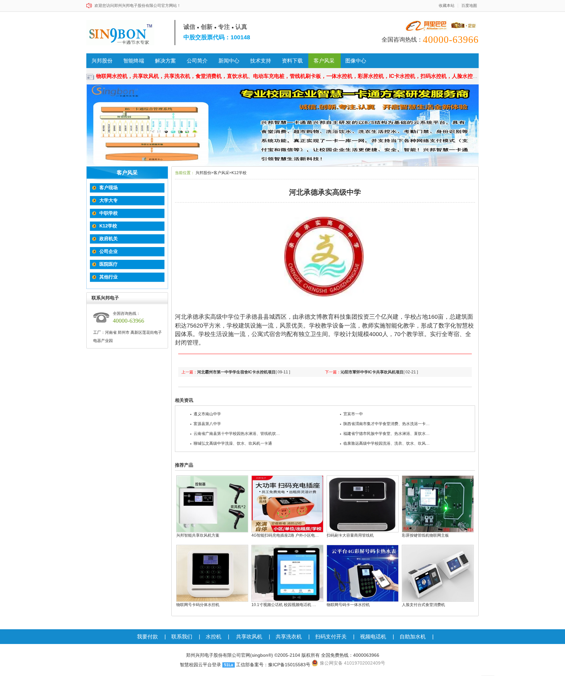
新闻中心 (228, 60)
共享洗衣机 (289, 636)
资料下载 (292, 60)
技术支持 (260, 60)
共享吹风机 (249, 636)
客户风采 (324, 60)
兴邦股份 (102, 60)
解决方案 (165, 60)
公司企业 (108, 251)
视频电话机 (373, 636)
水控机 (213, 636)
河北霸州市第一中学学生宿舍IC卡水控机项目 (236, 372)
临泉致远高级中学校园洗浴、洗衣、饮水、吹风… (386, 443)
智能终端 (133, 60)
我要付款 (147, 636)
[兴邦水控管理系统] (282, 125)
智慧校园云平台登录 (200, 664)
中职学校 (108, 213)
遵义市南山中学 (207, 414)
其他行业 (108, 276)
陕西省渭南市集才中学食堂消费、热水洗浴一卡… (386, 423)
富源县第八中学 (207, 423)
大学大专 (108, 200)
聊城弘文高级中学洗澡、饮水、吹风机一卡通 (233, 443)
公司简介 (197, 60)
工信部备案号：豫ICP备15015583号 (273, 664)
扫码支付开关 (331, 636)
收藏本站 (446, 6)
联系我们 (181, 636)
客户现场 (108, 187)
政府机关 (108, 238)
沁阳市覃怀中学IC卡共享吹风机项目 (372, 372)
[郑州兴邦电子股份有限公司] (123, 32)
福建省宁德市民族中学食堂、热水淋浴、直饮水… (386, 433)
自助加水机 (413, 636)
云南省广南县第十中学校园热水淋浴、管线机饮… (237, 433)
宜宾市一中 (353, 414)
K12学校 (108, 225)
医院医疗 (108, 264)
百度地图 (469, 6)
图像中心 (355, 60)
